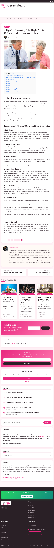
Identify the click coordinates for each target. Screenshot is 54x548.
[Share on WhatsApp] (18, 240)
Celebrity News (17, 11)
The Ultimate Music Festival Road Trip (14, 392)
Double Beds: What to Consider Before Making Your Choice (44, 299)
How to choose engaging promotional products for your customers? (23, 412)
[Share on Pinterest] (15, 240)
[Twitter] (52, 1)
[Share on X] (12, 240)
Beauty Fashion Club (13, 5)
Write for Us (5, 15)
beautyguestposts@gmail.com (13, 478)
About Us (3, 525)
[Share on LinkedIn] (21, 240)
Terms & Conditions (6, 540)
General (4, 294)
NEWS (42, 11)
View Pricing (27, 378)
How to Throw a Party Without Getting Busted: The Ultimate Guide (26, 300)
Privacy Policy (4, 537)
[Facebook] (50, 1)
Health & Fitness (27, 11)
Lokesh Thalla (12, 37)
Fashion (30, 508)
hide (13, 73)
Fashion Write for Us (6, 535)
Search (47, 422)
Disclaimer (3, 532)
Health (29, 512)
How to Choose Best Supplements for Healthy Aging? (19, 397)
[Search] (51, 13)
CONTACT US (42, 436)
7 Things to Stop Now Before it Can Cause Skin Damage (19, 402)
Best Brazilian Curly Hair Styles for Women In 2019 (18, 407)
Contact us (4, 530)
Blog (2, 527)
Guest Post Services (35, 533)
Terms (38, 545)
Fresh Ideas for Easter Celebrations (8, 298)
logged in (13, 343)
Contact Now (27, 381)
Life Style (36, 11)
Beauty (9, 11)
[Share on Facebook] (9, 240)
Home (3, 11)
